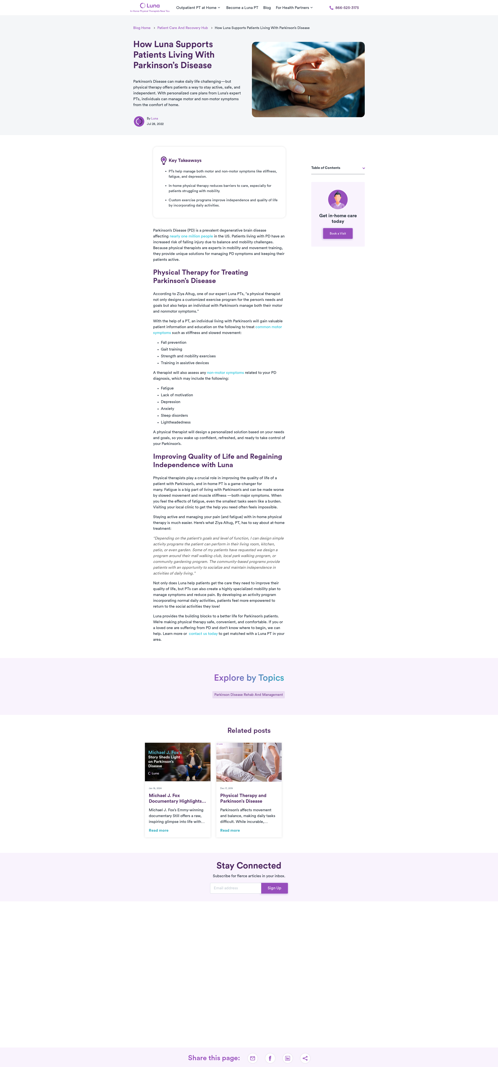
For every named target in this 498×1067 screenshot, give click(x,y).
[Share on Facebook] (270, 1058)
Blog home (142, 28)
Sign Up (274, 888)
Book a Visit (338, 233)
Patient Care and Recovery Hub (182, 28)
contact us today (203, 634)
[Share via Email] (253, 1058)
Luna (154, 118)
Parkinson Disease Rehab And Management (248, 694)
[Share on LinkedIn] (288, 1058)
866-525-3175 (347, 8)
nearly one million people (191, 236)
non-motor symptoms (225, 373)
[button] (305, 1058)
